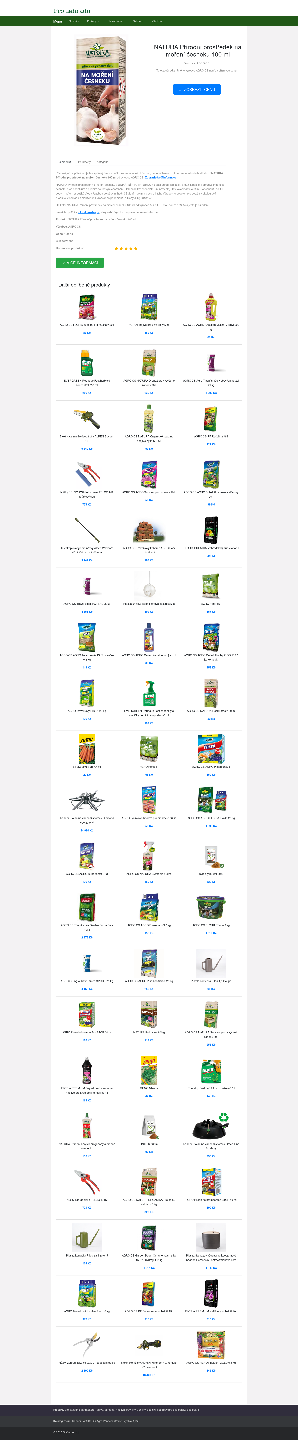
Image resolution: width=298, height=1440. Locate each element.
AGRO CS (203, 63)
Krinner (76, 1421)
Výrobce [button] (157, 21)
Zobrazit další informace (160, 177)
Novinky (74, 21)
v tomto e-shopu (88, 212)
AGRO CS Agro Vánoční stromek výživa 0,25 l (111, 1421)
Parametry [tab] (84, 162)
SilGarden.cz (71, 1432)
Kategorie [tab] (102, 162)
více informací (82, 262)
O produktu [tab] (65, 162)
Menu (57, 21)
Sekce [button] (137, 21)
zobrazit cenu (199, 89)
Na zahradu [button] (115, 21)
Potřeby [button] (92, 21)
